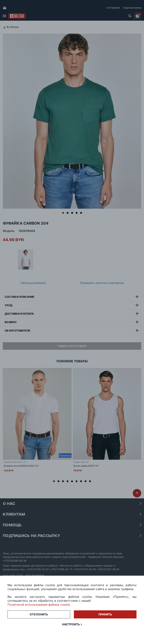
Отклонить (39, 614)
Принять (105, 614)
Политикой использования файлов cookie (39, 604)
